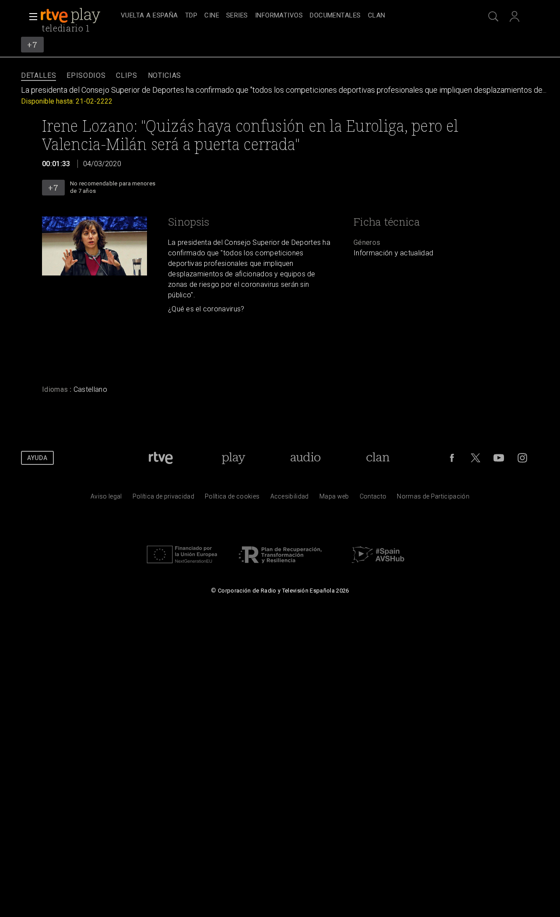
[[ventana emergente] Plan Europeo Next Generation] (182, 565)
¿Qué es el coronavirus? (206, 309)
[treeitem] (149, 16)
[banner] (78, 15)
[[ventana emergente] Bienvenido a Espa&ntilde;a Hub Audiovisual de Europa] (378, 565)
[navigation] (289, 15)
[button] (30, 16)
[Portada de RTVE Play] (71, 15)
